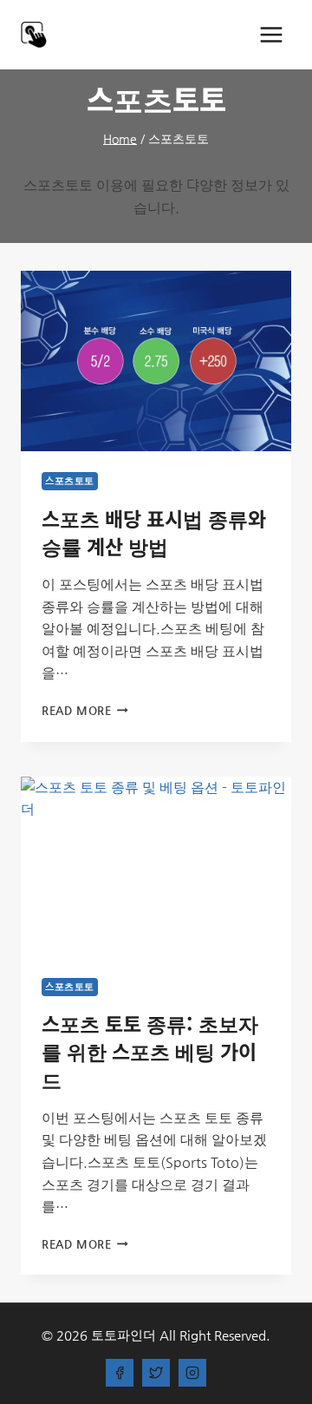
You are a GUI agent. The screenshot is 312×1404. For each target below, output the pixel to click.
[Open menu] (270, 34)
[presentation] (156, 361)
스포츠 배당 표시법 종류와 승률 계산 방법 (154, 532)
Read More (82, 710)
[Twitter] (156, 1373)
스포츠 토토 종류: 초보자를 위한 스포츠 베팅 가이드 (150, 1050)
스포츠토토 (69, 481)
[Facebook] (119, 1373)
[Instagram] (192, 1373)
